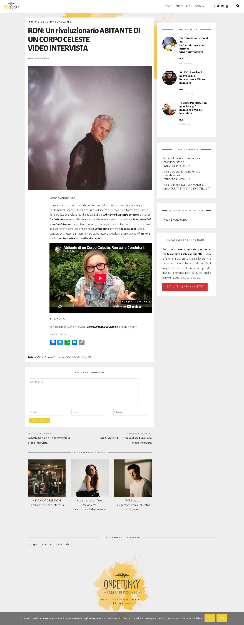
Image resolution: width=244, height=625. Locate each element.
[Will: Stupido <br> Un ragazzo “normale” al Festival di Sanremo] (133, 478)
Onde (178, 6)
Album (69, 357)
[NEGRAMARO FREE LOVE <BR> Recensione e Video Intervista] (47, 478)
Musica (49, 22)
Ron (90, 357)
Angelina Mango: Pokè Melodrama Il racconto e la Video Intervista (90, 505)
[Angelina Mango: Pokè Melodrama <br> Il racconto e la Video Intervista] (90, 478)
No (222, 618)
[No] (239, 618)
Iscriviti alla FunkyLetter (185, 286)
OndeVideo (64, 22)
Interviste (35, 22)
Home (167, 6)
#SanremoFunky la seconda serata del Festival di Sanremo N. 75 (181, 162)
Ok (210, 618)
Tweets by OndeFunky (174, 219)
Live (181, 59)
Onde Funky (80, 357)
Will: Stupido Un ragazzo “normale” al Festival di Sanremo (133, 505)
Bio (188, 6)
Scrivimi (200, 6)
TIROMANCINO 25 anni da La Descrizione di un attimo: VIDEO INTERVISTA (193, 45)
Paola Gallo (43, 58)
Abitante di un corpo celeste (49, 357)
